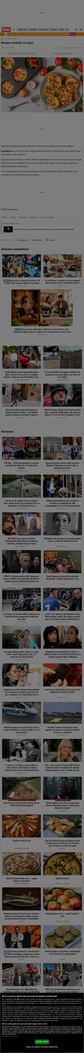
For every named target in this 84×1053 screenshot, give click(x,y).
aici (53, 1014)
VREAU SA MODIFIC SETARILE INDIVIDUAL (42, 1047)
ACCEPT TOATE (42, 1042)
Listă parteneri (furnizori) (10, 1036)
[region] (42, 1023)
